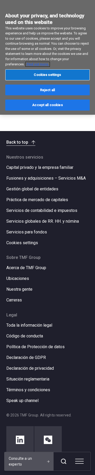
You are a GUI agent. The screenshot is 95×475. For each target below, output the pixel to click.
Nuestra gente (19, 289)
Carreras (14, 299)
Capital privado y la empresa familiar (39, 167)
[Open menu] (79, 461)
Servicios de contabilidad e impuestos (41, 210)
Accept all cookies (47, 105)
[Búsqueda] (63, 461)
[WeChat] (48, 439)
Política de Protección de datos (35, 346)
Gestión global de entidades (32, 188)
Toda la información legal (29, 325)
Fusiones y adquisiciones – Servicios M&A (46, 178)
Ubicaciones (17, 278)
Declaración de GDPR (26, 357)
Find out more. (37, 64)
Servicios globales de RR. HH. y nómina (42, 221)
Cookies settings (22, 243)
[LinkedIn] (20, 439)
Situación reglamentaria (27, 379)
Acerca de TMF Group (26, 267)
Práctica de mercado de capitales (37, 199)
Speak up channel (22, 400)
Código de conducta (24, 335)
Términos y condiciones (28, 389)
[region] (47, 57)
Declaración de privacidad (30, 368)
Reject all (47, 90)
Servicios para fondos (26, 231)
